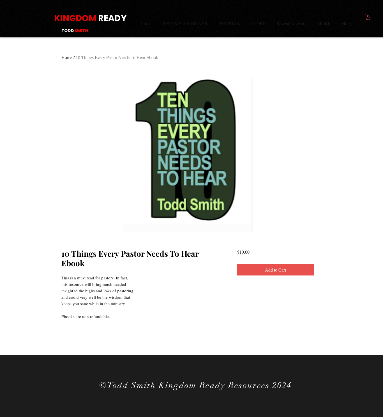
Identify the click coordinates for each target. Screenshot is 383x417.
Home (66, 57)
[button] (368, 17)
